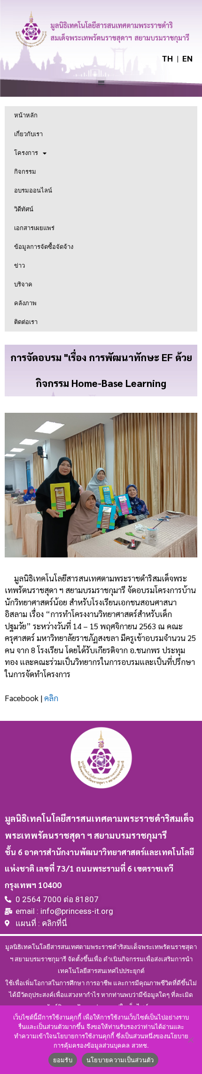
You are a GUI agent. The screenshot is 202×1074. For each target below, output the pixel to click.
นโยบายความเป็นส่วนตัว (120, 1060)
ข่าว (19, 265)
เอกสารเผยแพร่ (34, 228)
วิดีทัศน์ (23, 209)
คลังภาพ (25, 303)
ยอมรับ (62, 1060)
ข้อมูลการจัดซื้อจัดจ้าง (43, 246)
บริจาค (23, 284)
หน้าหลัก (26, 115)
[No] (190, 1039)
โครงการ (26, 152)
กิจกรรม (25, 171)
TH (167, 58)
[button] (101, 82)
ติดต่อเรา (26, 321)
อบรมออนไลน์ (33, 190)
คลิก (51, 698)
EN (187, 58)
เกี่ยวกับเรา (28, 134)
